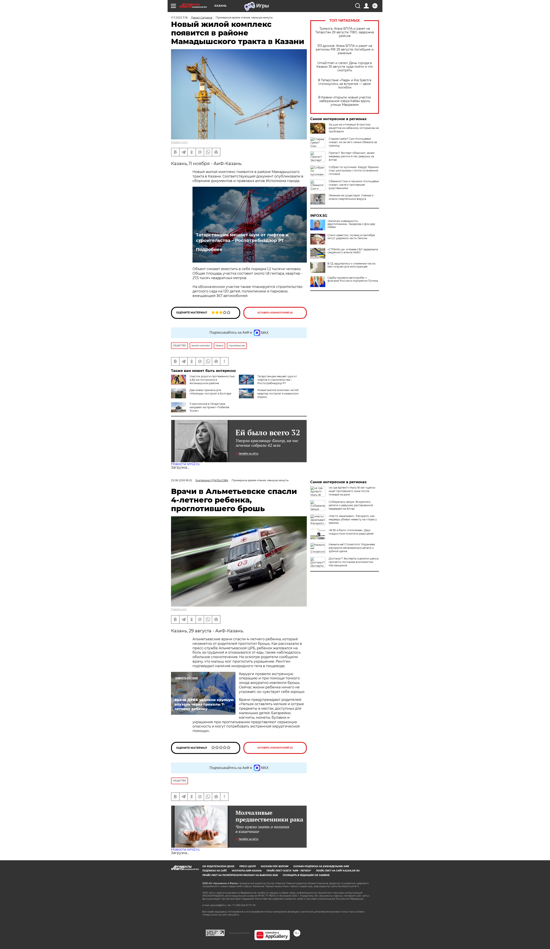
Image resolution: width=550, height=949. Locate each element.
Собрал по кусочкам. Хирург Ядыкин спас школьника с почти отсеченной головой (354, 170)
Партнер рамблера (239, 933)
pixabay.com (179, 142)
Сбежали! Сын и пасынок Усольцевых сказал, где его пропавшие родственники (354, 185)
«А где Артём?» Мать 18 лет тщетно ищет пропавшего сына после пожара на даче (352, 491)
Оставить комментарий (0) (275, 312)
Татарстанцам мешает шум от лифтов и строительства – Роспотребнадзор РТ (242, 237)
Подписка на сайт (214, 870)
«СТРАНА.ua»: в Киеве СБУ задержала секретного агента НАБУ (352, 251)
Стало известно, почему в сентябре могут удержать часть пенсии (351, 237)
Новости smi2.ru (185, 464)
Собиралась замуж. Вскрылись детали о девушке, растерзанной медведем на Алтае (351, 505)
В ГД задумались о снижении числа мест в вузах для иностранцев (351, 265)
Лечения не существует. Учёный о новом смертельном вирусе (351, 197)
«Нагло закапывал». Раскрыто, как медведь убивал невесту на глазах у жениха (353, 519)
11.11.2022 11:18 (179, 17)
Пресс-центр (247, 866)
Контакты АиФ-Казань (247, 870)
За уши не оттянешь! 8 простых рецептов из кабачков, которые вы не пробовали (354, 128)
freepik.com (179, 609)
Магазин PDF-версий (274, 866)
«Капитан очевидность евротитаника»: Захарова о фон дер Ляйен (351, 224)
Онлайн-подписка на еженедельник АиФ (321, 866)
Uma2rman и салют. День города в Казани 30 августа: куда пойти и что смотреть (344, 66)
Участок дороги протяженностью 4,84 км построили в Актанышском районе (212, 380)
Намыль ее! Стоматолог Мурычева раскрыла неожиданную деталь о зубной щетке (352, 548)
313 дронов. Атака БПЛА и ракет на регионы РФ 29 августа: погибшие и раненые (345, 49)
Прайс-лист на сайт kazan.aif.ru (338, 870)
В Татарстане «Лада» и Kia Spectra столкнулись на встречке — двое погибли (344, 83)
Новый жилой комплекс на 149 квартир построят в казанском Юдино (277, 393)
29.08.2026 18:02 (181, 480)
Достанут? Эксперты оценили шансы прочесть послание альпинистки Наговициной (354, 562)
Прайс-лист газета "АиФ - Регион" (289, 870)
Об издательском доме (218, 866)
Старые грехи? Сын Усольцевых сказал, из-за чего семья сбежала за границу (353, 142)
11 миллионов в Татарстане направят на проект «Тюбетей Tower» (209, 407)
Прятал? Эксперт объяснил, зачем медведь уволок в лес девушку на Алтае (351, 156)
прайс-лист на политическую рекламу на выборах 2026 (240, 875)
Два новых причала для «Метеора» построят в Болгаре (210, 391)
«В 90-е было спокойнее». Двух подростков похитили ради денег (351, 532)
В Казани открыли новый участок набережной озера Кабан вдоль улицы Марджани (344, 101)
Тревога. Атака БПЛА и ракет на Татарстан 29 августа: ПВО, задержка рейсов (344, 32)
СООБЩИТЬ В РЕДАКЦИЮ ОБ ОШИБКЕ (306, 875)
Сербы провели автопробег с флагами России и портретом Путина (352, 279)
